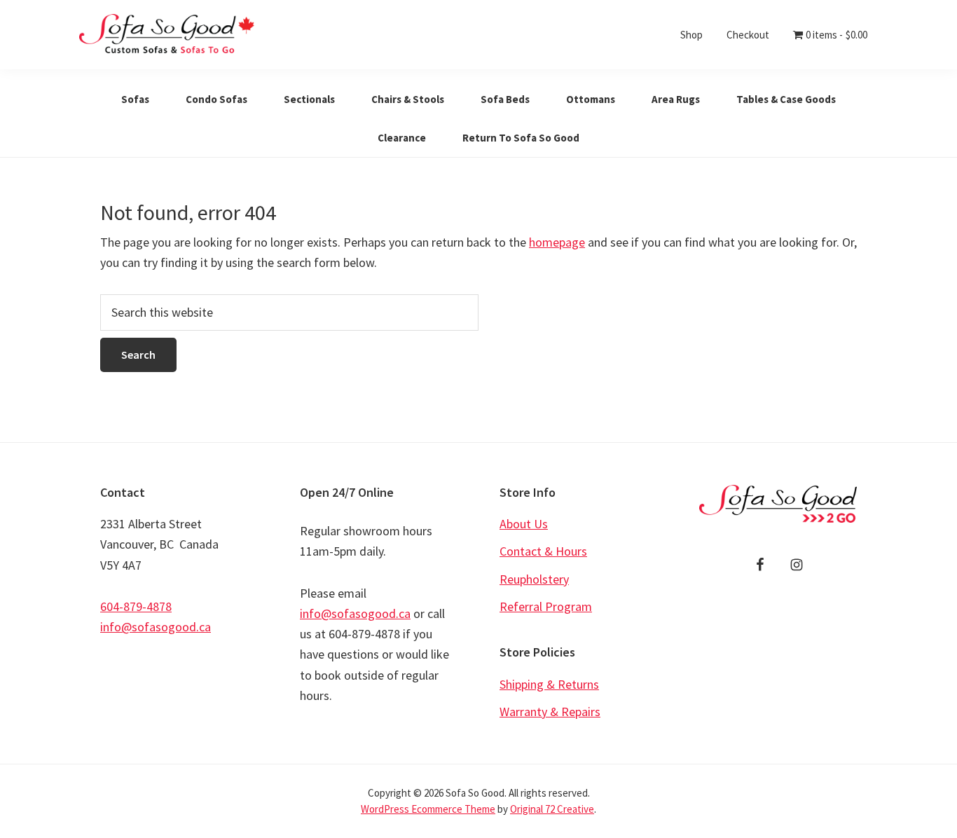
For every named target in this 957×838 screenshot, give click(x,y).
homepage (557, 242)
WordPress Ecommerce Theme (428, 809)
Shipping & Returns (549, 684)
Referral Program (546, 606)
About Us (524, 524)
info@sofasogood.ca (155, 627)
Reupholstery (534, 579)
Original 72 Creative (552, 809)
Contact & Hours (543, 551)
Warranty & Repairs (550, 711)
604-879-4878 (136, 606)
